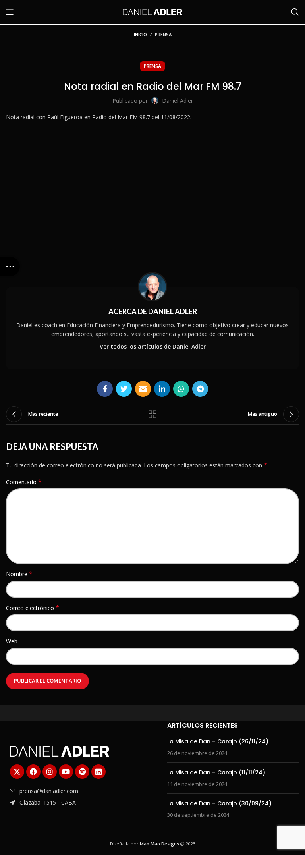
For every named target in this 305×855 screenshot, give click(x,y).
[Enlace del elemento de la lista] (64, 791)
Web (11, 641)
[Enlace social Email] (143, 389)
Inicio (140, 34)
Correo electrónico (32, 608)
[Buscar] (295, 12)
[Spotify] (82, 771)
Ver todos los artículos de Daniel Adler (153, 346)
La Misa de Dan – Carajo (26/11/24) (217, 741)
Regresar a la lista (152, 414)
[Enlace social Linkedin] (162, 389)
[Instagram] (49, 771)
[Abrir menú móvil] (10, 12)
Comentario (24, 482)
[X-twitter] (17, 771)
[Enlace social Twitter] (124, 389)
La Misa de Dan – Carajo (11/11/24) (216, 772)
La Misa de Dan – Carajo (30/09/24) (219, 803)
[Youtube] (66, 771)
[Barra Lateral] (10, 266)
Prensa (163, 34)
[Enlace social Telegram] (200, 389)
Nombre (19, 574)
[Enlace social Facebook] (105, 389)
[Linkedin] (98, 771)
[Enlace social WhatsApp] (181, 389)
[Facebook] (33, 771)
